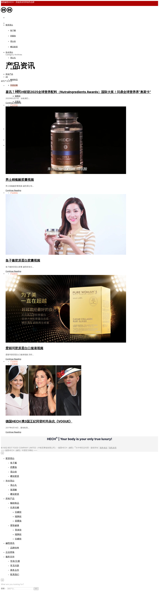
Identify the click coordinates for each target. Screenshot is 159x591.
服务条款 (103, 448)
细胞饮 (17, 96)
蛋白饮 (13, 41)
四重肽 (13, 36)
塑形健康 (14, 525)
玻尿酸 (13, 489)
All (7, 77)
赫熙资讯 (10, 543)
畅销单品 (14, 79)
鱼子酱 (13, 30)
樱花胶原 (14, 47)
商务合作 (14, 570)
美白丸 (13, 58)
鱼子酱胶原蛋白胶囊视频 (23, 260)
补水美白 (9, 52)
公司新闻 (14, 364)
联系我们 (14, 574)
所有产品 (9, 74)
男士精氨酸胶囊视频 (20, 179)
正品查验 (10, 552)
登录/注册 (15, 561)
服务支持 (10, 556)
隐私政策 (113, 448)
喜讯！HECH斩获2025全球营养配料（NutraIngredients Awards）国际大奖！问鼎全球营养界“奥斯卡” (78, 92)
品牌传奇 (14, 547)
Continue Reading (13, 103)
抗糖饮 (18, 512)
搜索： (4, 588)
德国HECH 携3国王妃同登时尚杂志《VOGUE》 (39, 421)
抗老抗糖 (14, 507)
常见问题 (14, 565)
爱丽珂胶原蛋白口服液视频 (24, 348)
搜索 (36, 588)
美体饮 (18, 529)
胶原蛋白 (9, 25)
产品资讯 (14, 85)
